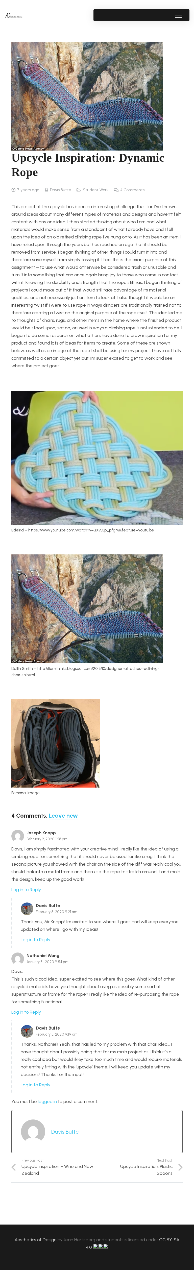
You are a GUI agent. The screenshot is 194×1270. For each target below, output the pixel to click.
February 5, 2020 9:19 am (57, 1034)
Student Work (96, 189)
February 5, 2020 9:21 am (56, 912)
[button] (178, 15)
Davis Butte (60, 189)
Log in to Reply (26, 889)
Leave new (63, 815)
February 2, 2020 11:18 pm (47, 839)
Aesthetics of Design (36, 1239)
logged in (47, 1101)
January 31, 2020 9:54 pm (47, 962)
